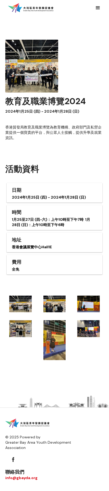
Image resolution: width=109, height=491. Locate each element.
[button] (98, 8)
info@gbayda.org (21, 477)
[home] (30, 8)
